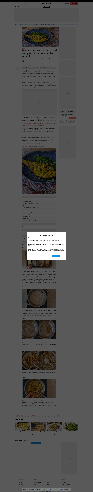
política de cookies (55, 244)
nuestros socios (44, 237)
